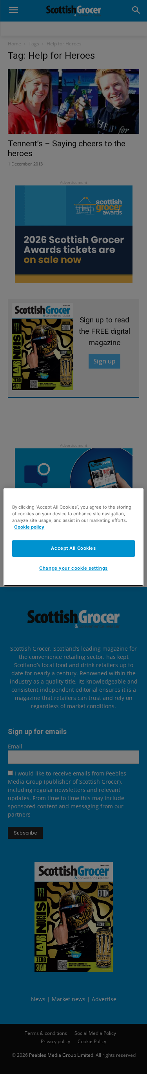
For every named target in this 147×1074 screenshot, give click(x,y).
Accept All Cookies (73, 548)
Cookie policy (29, 527)
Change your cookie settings (73, 568)
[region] (73, 537)
